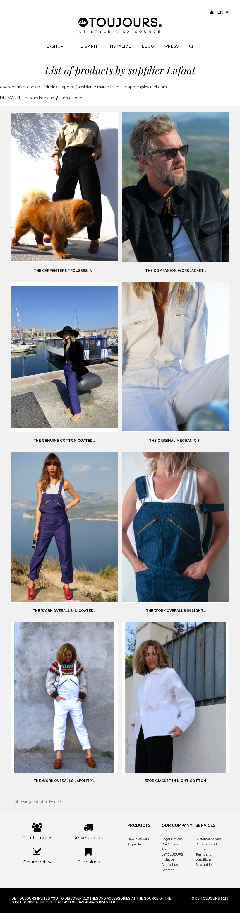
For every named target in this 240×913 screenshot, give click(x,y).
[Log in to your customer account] (212, 12)
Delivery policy (88, 837)
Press (172, 46)
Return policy (37, 862)
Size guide (204, 865)
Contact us (170, 865)
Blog (148, 46)
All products (136, 844)
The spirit (86, 46)
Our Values (170, 844)
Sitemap (168, 870)
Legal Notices (172, 839)
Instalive (120, 46)
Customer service (209, 839)
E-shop (55, 46)
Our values (88, 862)
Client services (37, 837)
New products (138, 839)
